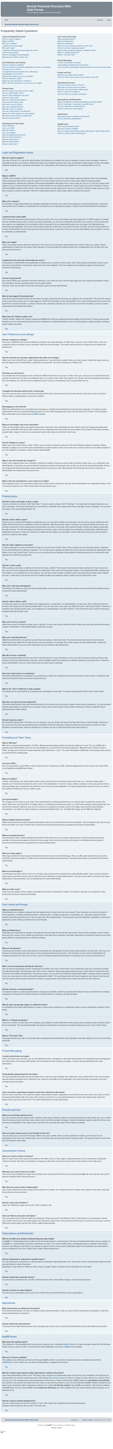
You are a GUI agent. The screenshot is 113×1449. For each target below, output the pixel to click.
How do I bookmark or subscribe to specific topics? (76, 104)
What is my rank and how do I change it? (16, 81)
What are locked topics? (10, 142)
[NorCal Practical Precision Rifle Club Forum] (14, 7)
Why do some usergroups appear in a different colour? (77, 50)
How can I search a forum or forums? (71, 85)
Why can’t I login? (8, 48)
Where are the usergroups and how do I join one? (75, 46)
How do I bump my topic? (11, 118)
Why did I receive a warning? (12, 109)
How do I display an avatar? (12, 78)
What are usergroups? (66, 43)
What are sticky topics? (10, 139)
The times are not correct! (11, 69)
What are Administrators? (66, 39)
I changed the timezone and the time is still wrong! (20, 72)
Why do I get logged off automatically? (15, 55)
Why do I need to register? (11, 39)
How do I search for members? (69, 92)
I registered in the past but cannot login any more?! (20, 50)
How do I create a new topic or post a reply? (18, 91)
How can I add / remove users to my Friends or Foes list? (78, 77)
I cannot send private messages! (69, 62)
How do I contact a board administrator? (72, 133)
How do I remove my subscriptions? (70, 109)
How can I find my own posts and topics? (72, 94)
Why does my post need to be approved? (17, 116)
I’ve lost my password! (10, 52)
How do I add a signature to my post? (15, 95)
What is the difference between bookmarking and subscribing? (80, 102)
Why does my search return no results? (72, 87)
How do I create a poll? (10, 97)
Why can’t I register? (9, 43)
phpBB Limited (69, 1344)
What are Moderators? (66, 41)
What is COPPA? (8, 41)
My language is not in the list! (12, 74)
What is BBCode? (8, 126)
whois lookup (59, 1378)
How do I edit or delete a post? (13, 93)
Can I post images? (9, 133)
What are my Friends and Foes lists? (71, 75)
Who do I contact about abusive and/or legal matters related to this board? (84, 131)
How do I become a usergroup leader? (71, 48)
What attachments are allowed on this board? (74, 116)
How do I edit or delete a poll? (12, 102)
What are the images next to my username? (17, 76)
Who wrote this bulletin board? (68, 126)
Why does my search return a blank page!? (73, 89)
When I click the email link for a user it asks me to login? (22, 83)
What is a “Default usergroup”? (68, 52)
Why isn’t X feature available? (68, 129)
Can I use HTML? (8, 128)
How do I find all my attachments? (70, 119)
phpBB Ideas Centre (10, 1362)
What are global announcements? (14, 135)
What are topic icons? (10, 144)
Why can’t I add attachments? (12, 107)
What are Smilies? (8, 130)
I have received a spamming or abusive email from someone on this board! (84, 67)
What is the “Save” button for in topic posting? (18, 113)
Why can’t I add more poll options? (14, 100)
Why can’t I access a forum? (12, 104)
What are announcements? (11, 137)
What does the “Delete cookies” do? (15, 57)
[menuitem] (5, 20)
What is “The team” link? (66, 55)
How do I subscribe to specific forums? (71, 106)
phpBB (34, 414)
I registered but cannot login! (12, 46)
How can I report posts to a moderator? (16, 111)
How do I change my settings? (13, 65)
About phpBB (64, 1347)
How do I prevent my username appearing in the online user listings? (26, 67)
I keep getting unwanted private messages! (73, 65)
